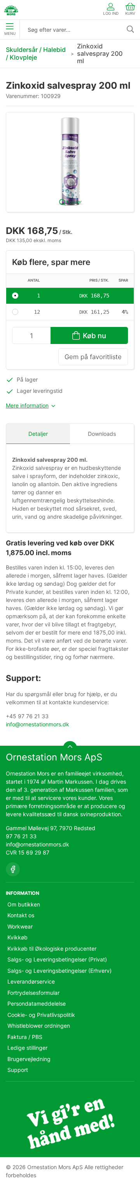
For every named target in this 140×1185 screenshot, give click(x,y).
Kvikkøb (17, 937)
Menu (10, 33)
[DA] (11, 9)
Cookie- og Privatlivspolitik (41, 1014)
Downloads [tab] (102, 433)
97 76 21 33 (21, 836)
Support (17, 1069)
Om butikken (23, 904)
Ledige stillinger (27, 1047)
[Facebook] (13, 869)
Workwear (20, 926)
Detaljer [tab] (38, 433)
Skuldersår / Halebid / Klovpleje (36, 53)
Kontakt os (20, 915)
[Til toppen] (70, 748)
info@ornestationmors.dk (37, 724)
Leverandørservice (31, 981)
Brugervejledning (29, 1059)
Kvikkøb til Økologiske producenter (51, 948)
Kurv (130, 13)
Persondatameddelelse (36, 1003)
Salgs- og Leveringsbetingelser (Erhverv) (59, 970)
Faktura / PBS (24, 1037)
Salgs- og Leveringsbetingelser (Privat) (57, 959)
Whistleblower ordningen (38, 1025)
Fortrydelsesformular (33, 992)
